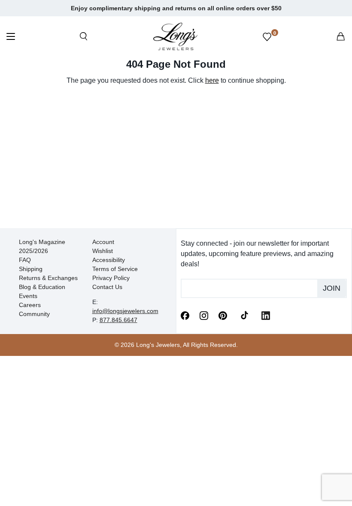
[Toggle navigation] (10, 37)
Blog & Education (42, 286)
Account (103, 241)
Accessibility (108, 259)
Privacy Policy (111, 277)
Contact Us (107, 286)
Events (28, 295)
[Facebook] (185, 314)
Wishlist (102, 250)
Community (34, 313)
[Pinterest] (222, 314)
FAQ (25, 259)
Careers (30, 304)
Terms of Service (115, 268)
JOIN (331, 288)
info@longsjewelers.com (125, 310)
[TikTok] (244, 314)
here (212, 80)
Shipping (30, 268)
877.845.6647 (118, 319)
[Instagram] (204, 314)
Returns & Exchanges (48, 277)
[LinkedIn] (265, 314)
